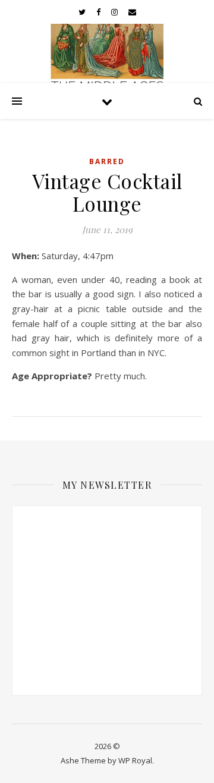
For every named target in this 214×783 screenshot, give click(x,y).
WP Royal (135, 760)
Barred (107, 161)
